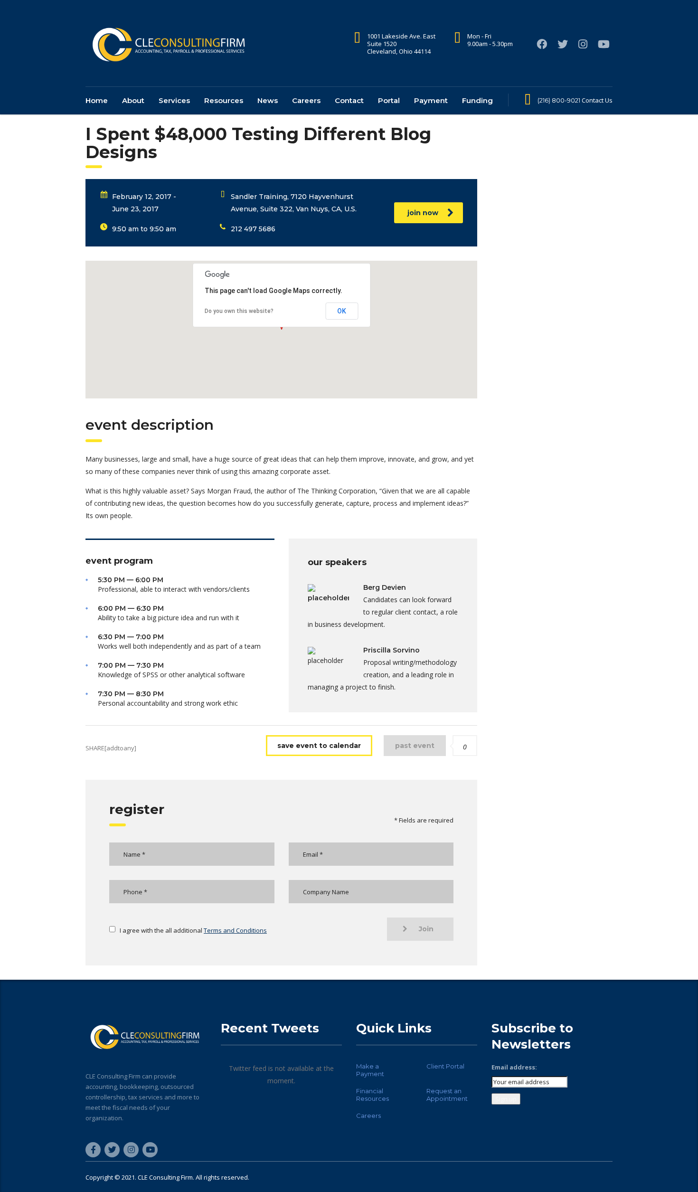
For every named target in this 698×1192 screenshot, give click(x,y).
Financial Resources (372, 1094)
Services (174, 100)
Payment (431, 100)
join (426, 929)
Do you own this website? (239, 311)
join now (422, 212)
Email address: (514, 1067)
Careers (306, 100)
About (133, 100)
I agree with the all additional (193, 930)
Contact (349, 100)
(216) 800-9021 (559, 100)
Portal (389, 100)
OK (341, 311)
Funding (477, 100)
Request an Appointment (447, 1094)
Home (96, 100)
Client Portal (445, 1066)
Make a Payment (370, 1070)
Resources (223, 100)
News (267, 100)
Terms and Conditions (235, 930)
